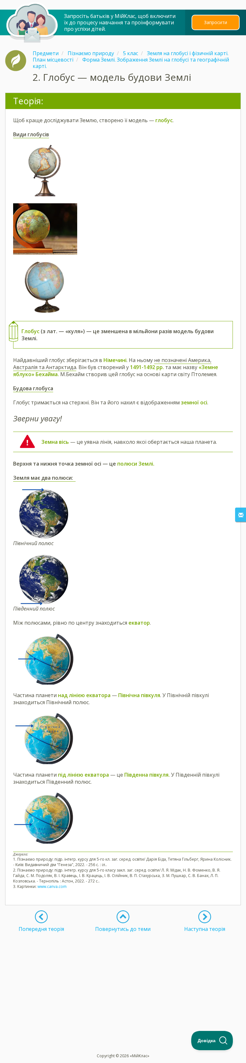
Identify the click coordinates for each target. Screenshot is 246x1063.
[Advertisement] (123, 977)
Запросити (215, 22)
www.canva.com (52, 886)
